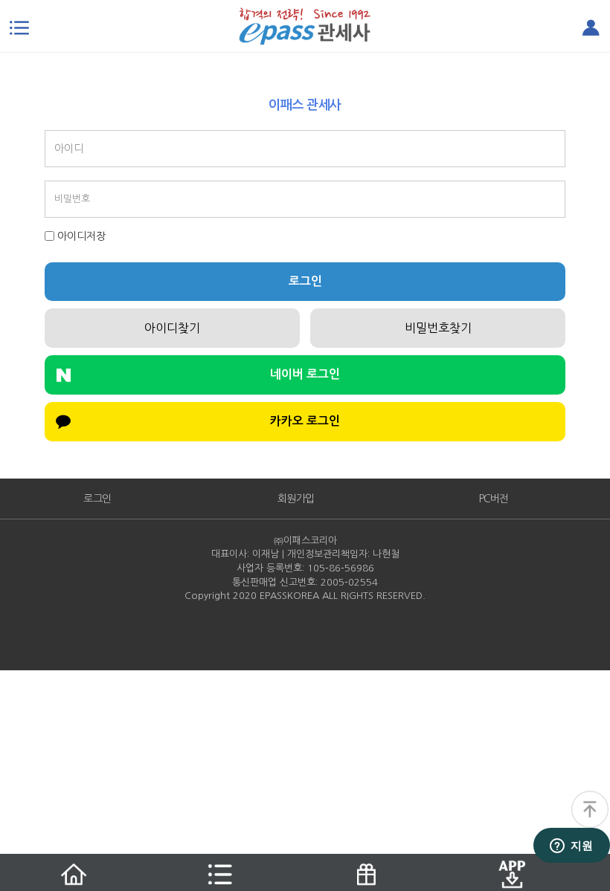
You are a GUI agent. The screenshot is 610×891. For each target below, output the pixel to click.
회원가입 (296, 498)
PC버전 (494, 498)
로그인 (305, 281)
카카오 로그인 (305, 421)
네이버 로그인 (305, 374)
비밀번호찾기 (438, 328)
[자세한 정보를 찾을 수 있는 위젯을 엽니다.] (571, 846)
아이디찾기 (172, 328)
